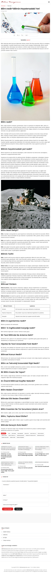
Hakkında (5, 534)
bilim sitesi (27, 433)
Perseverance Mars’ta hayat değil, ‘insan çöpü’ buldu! (7, 471)
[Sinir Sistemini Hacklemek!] (42, 462)
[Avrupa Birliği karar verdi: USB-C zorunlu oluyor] (42, 448)
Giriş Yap (18, 509)
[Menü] (49, 2)
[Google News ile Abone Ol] (33, 35)
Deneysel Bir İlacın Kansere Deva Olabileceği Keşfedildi (25, 454)
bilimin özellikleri (5, 437)
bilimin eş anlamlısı (20, 435)
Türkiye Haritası (6, 540)
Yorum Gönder (7, 509)
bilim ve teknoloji (12, 435)
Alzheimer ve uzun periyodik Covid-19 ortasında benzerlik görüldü (6, 456)
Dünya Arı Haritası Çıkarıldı (25, 468)
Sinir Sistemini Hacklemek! (42, 466)
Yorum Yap (5, 476)
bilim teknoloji (33, 433)
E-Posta (5, 500)
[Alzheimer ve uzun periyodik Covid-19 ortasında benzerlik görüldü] (8, 448)
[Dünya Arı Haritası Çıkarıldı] (25, 462)
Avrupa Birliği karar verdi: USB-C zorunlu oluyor (42, 454)
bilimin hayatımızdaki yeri (31, 435)
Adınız (5, 495)
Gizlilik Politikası (6, 532)
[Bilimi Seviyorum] (11, 2)
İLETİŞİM (5, 537)
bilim (9, 433)
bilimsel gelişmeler (20, 437)
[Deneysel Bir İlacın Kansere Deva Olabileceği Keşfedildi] (25, 448)
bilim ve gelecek (41, 433)
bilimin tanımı (12, 437)
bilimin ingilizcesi (40, 435)
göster (28, 40)
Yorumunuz (6, 484)
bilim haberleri (20, 433)
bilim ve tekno (4, 435)
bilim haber (14, 433)
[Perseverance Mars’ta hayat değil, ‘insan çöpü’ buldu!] (8, 463)
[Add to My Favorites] (14, 35)
